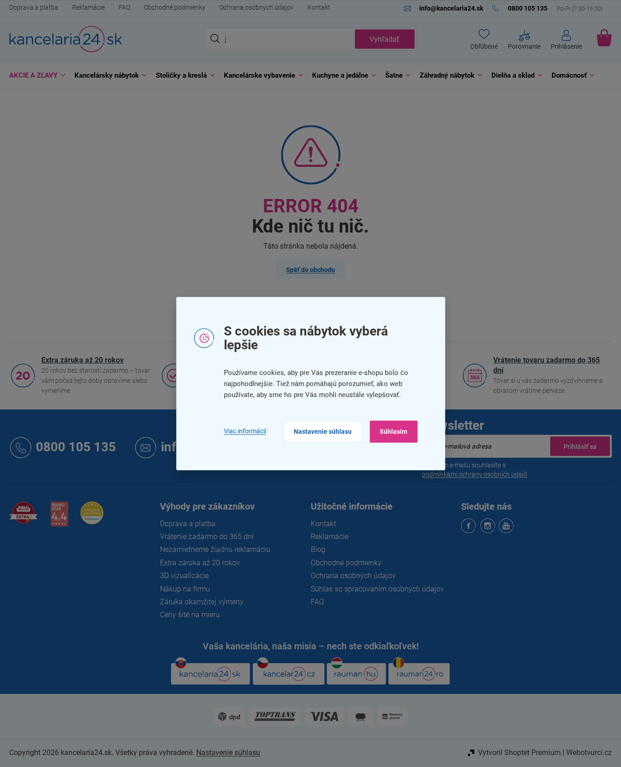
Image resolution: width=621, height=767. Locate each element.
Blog (318, 549)
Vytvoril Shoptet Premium (519, 752)
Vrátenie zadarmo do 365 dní (207, 536)
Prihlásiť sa (580, 446)
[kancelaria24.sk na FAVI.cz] (23, 517)
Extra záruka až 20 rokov (82, 360)
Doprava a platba (33, 7)
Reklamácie (88, 7)
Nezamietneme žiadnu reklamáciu (215, 549)
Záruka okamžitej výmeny (202, 601)
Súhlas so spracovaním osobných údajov (377, 589)
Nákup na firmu (185, 589)
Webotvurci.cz (589, 752)
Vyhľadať (384, 39)
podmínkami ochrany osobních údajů (474, 474)
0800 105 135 (76, 447)
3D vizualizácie (184, 575)
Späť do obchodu (310, 269)
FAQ (124, 7)
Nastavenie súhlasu (323, 431)
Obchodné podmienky (174, 7)
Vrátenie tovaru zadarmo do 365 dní (546, 365)
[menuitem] (35, 75)
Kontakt (319, 7)
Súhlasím (393, 431)
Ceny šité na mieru (190, 614)
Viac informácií (245, 431)
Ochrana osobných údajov (256, 7)
